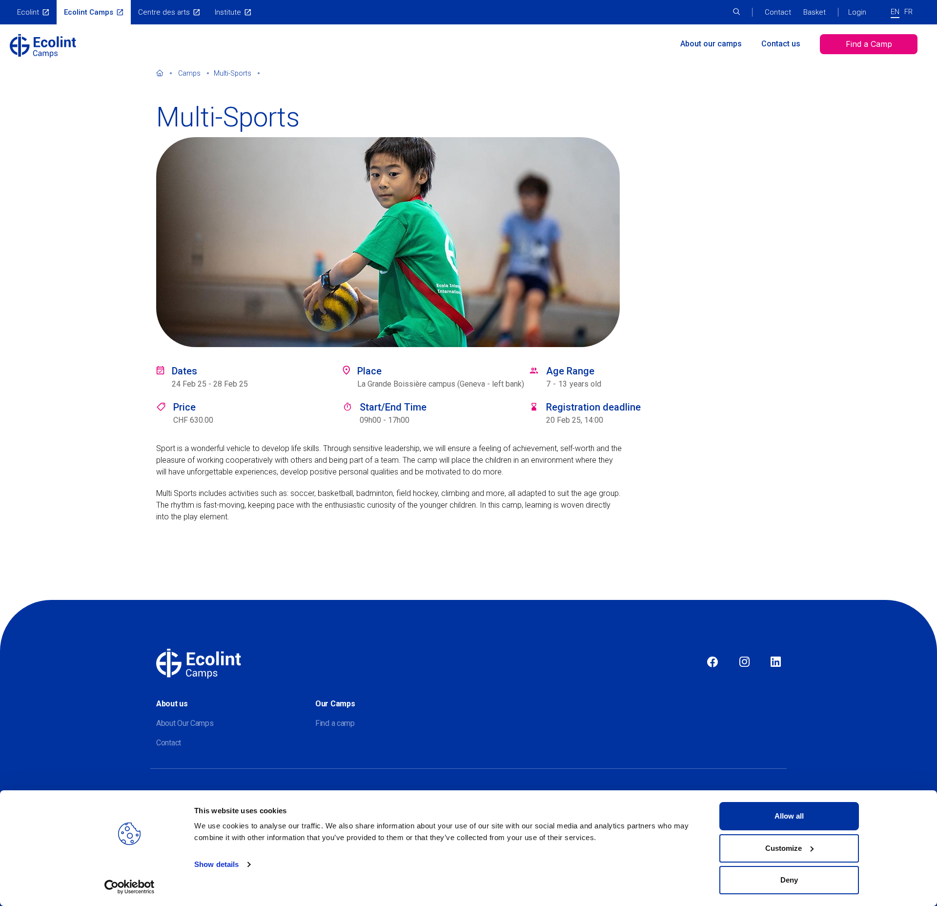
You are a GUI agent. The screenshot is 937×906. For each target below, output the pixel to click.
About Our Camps (185, 723)
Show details (216, 864)
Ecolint (28, 12)
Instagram (744, 662)
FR (908, 11)
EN (895, 11)
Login (857, 12)
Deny (789, 880)
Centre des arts (164, 12)
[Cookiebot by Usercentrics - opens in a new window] (129, 887)
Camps (189, 73)
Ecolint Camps (88, 12)
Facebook (712, 662)
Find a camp (335, 723)
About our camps (711, 43)
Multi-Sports (232, 73)
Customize (783, 848)
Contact (778, 12)
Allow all (789, 816)
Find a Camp (869, 44)
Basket (814, 12)
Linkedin (776, 662)
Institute (228, 12)
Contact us (780, 43)
